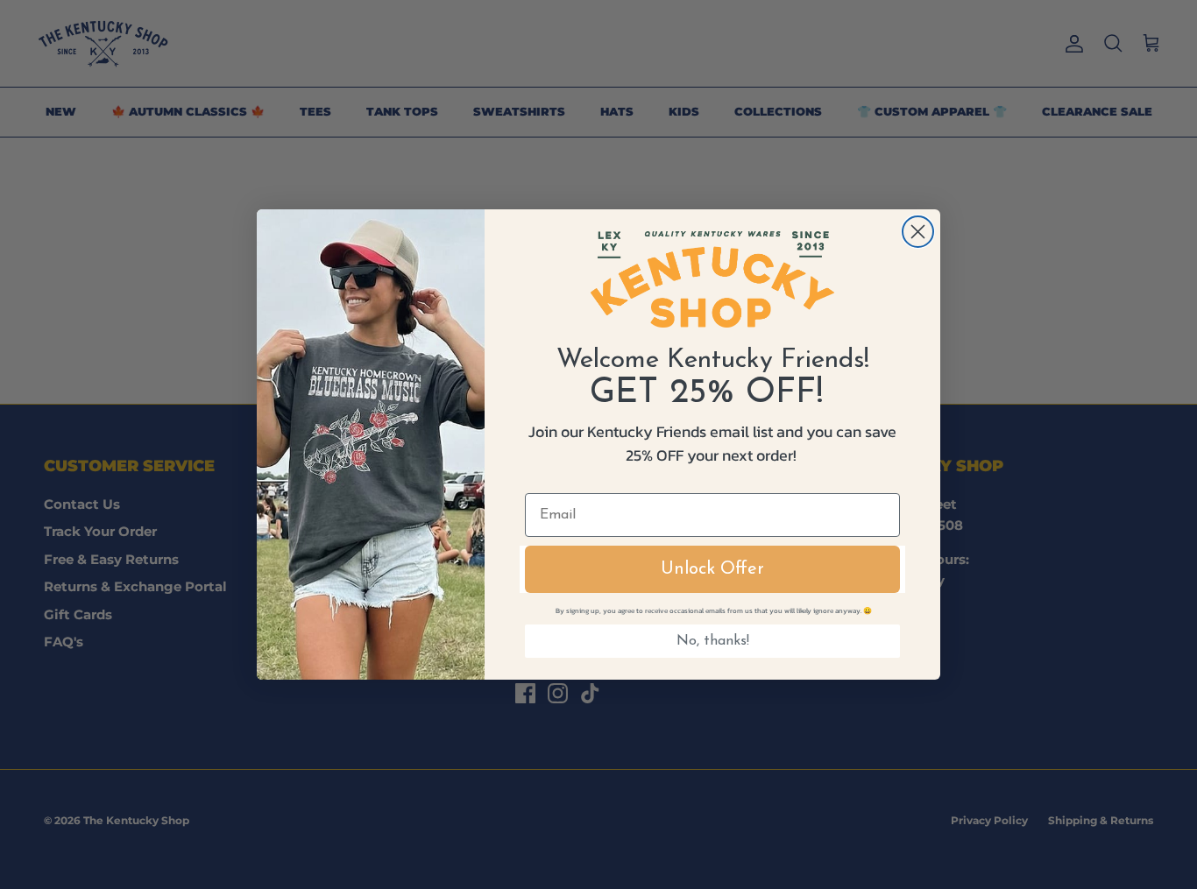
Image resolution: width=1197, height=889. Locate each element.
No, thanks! (712, 641)
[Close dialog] (918, 231)
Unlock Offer (712, 569)
